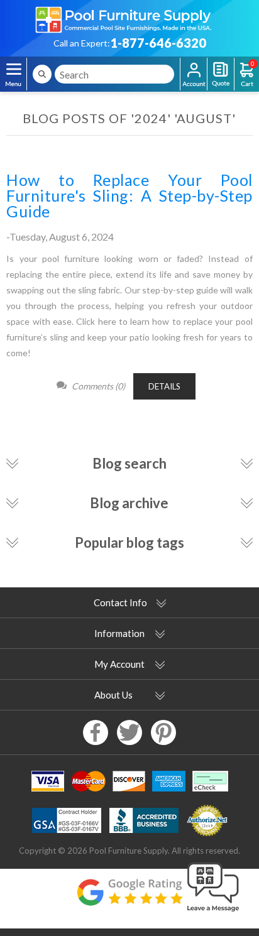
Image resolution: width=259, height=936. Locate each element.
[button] (213, 912)
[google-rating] (129, 898)
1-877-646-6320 (158, 42)
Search (42, 74)
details (164, 386)
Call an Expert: (81, 43)
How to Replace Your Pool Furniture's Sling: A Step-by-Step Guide (129, 194)
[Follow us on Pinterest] (163, 732)
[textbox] (114, 74)
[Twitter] (129, 732)
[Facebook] (95, 732)
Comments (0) (98, 386)
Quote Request (221, 74)
